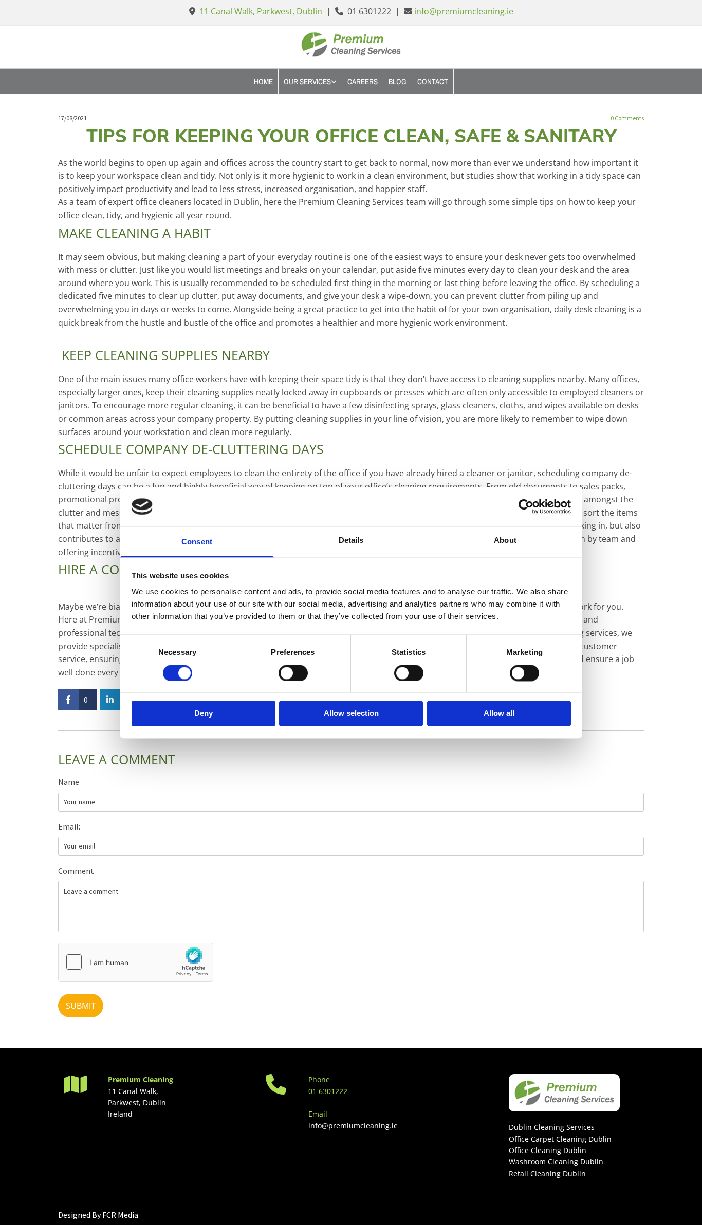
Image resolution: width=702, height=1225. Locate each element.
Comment (76, 871)
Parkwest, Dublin (137, 1102)
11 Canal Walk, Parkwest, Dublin (260, 11)
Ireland (120, 1114)
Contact (432, 81)
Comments (627, 118)
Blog (398, 81)
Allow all (499, 713)
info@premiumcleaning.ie (463, 11)
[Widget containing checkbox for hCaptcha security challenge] (135, 962)
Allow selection (351, 713)
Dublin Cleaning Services (552, 1127)
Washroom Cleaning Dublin (556, 1161)
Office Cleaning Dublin (547, 1150)
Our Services (307, 81)
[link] (310, 81)
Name (68, 782)
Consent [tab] (196, 542)
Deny (203, 713)
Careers (362, 81)
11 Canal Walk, (133, 1091)
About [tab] (505, 540)
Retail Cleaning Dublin (547, 1173)
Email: (69, 827)
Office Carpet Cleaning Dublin (560, 1139)
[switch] (293, 673)
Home (263, 81)
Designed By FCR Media (98, 1215)
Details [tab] (351, 540)
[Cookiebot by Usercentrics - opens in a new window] (526, 506)
